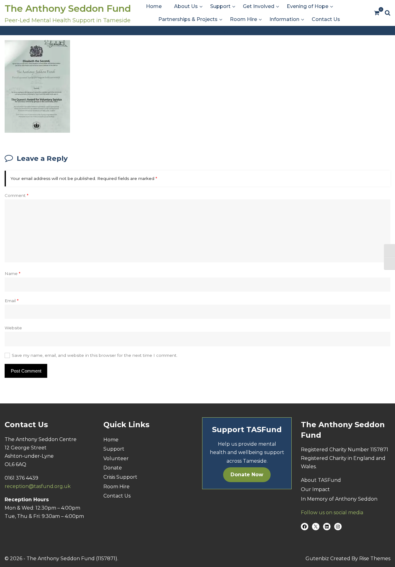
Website (13, 327)
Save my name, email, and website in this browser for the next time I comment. (94, 355)
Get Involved (258, 6)
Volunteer (116, 458)
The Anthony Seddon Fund (68, 8)
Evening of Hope (307, 6)
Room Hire (243, 19)
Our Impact (315, 489)
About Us (186, 6)
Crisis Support (120, 477)
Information (284, 19)
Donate (112, 468)
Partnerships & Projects (188, 19)
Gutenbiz (318, 558)
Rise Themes (374, 558)
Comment (16, 195)
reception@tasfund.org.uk (38, 486)
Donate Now (247, 474)
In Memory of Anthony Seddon (339, 499)
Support (220, 6)
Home (154, 6)
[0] (376, 13)
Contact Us (326, 19)
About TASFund (321, 480)
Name (12, 273)
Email (12, 300)
